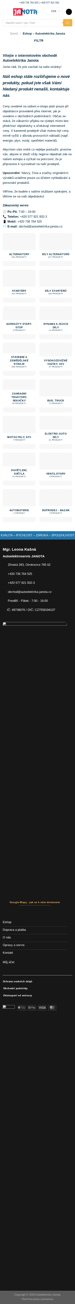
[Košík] (69, 12)
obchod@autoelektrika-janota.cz (41, 226)
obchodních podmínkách (34, 116)
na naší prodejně (47, 164)
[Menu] (5, 12)
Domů (14, 33)
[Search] (67, 22)
